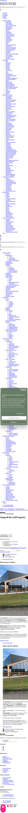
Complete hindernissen (10, 510)
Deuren (7, 30)
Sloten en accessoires (10, 142)
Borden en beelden (10, 59)
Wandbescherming (10, 139)
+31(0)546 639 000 (8, 505)
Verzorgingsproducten (11, 182)
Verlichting (8, 37)
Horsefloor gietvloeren (11, 44)
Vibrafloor (8, 187)
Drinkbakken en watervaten (12, 160)
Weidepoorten (9, 82)
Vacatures (5, 13)
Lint (7, 71)
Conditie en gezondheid (8, 176)
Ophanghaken (9, 124)
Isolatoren (8, 76)
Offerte (4, 16)
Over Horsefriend (7, 768)
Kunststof (8, 68)
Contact (4, 502)
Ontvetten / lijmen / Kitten (12, 232)
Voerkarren (8, 144)
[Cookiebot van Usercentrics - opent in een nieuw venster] (20, 390)
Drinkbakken (9, 98)
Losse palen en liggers (11, 88)
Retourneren (5, 761)
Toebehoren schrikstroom (11, 78)
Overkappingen (9, 56)
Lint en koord (9, 70)
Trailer (7, 138)
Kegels (7, 210)
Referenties (5, 15)
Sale (4, 233)
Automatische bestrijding (11, 151)
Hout (7, 61)
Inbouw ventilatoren (10, 175)
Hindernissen (6, 192)
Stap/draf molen (9, 226)
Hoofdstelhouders (10, 125)
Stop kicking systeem (10, 191)
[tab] (15, 559)
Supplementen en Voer (11, 183)
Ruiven (7, 159)
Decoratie (8, 57)
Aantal (1, 550)
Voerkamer (8, 143)
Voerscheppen (9, 148)
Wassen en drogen (10, 126)
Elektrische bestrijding (11, 153)
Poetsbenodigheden (10, 116)
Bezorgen (5, 760)
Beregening (8, 169)
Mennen (7, 208)
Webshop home (3, 508)
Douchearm (8, 114)
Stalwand (8, 219)
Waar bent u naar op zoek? (6, 7)
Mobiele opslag (9, 216)
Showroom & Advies (7, 559)
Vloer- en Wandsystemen (8, 217)
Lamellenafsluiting (10, 35)
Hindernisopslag (9, 214)
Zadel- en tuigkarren (10, 120)
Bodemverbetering (10, 161)
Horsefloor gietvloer (10, 229)
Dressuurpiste (9, 206)
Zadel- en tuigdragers (10, 119)
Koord (7, 73)
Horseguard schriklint (11, 79)
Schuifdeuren (9, 33)
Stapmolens (8, 179)
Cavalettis (8, 200)
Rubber (7, 42)
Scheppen (8, 130)
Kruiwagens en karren (11, 103)
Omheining (5, 60)
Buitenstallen (9, 26)
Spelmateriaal (9, 212)
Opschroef (8, 62)
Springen (8, 193)
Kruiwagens (8, 105)
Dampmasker (9, 184)
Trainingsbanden (9, 180)
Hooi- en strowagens (10, 106)
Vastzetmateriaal (9, 112)
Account (5, 18)
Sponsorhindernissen (10, 201)
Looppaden (8, 224)
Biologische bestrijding (11, 152)
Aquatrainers (9, 185)
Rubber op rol (9, 230)
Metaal (7, 80)
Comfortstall (8, 46)
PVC (7, 43)
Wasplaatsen (8, 223)
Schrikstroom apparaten (11, 75)
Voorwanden (9, 23)
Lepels (7, 197)
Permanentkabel (9, 74)
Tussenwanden (9, 24)
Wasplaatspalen (9, 39)
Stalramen (8, 29)
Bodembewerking (10, 170)
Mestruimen (8, 134)
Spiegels (8, 166)
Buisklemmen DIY (10, 85)
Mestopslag (8, 107)
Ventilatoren (8, 173)
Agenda (4, 772)
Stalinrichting (9, 96)
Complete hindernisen (11, 198)
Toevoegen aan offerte (5, 551)
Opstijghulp (8, 171)
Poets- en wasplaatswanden (12, 53)
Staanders (8, 196)
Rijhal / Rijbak (9, 162)
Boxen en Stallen (7, 777)
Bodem (7, 164)
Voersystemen (9, 55)
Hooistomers (8, 147)
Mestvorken (8, 129)
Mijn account (6, 757)
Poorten (7, 66)
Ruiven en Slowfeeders (11, 100)
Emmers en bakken (10, 135)
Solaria (7, 178)
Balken (7, 194)
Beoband (8, 69)
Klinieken (8, 52)
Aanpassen (13, 422)
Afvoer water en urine (11, 47)
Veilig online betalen (7, 758)
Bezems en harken (10, 132)
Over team (5, 769)
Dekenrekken (9, 123)
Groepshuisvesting (10, 50)
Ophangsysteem (9, 137)
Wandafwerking (9, 165)
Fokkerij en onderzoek (11, 48)
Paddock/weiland (10, 221)
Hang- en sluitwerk (10, 34)
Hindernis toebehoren (11, 203)
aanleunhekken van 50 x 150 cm (18, 548)
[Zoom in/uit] (0, 811)
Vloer (7, 141)
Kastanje (8, 65)
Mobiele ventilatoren (10, 174)
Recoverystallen (9, 225)
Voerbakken (8, 97)
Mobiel (7, 93)
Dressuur (8, 205)
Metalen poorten (9, 157)
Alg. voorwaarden (7, 800)
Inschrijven (3, 744)
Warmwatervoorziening (11, 115)
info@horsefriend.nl (8, 506)
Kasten (7, 121)
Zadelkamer (8, 117)
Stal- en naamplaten (10, 101)
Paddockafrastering (10, 84)
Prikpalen (8, 92)
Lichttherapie (9, 188)
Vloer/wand (8, 41)
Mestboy (8, 133)
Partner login (6, 770)
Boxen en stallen (6, 20)
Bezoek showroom (4, 640)
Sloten (7, 202)
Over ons (5, 14)
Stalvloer (8, 220)
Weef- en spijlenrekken (11, 25)
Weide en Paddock (10, 155)
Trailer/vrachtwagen (10, 228)
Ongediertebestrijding (11, 150)
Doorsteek (8, 64)
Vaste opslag (8, 215)
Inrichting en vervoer (7, 94)
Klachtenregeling (7, 762)
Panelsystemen (9, 83)
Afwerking (8, 51)
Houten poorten (9, 156)
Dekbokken (8, 38)
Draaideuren (8, 32)
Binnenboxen (9, 21)
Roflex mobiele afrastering (12, 87)
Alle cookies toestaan (14, 418)
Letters (7, 207)
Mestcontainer (9, 109)
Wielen (7, 110)
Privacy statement (7, 802)
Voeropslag (8, 146)
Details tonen (20, 413)
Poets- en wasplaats (10, 111)
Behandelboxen (9, 28)
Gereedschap (9, 128)
